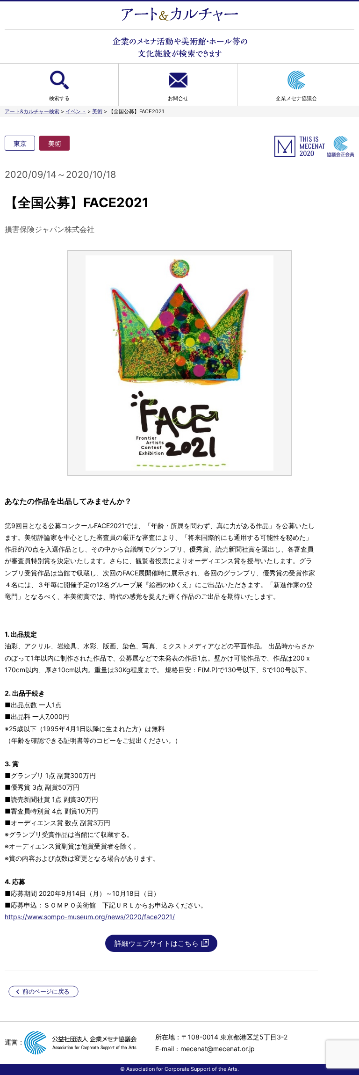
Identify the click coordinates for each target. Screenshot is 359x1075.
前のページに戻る (46, 991)
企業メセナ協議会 (296, 98)
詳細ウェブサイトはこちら (157, 943)
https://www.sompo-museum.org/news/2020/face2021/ (90, 917)
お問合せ (178, 98)
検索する (59, 98)
